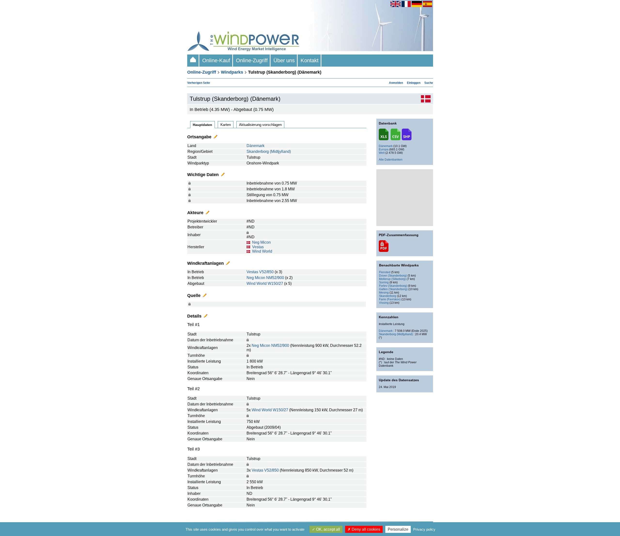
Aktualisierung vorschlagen (260, 125)
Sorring (384, 282)
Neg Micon (261, 242)
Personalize (398, 529)
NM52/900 (275, 278)
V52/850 (266, 272)
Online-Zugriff (252, 60)
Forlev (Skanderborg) (393, 285)
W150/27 (275, 283)
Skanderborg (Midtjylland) (269, 151)
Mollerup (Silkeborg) (392, 279)
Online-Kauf (216, 60)
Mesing (384, 292)
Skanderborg (387, 296)
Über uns (284, 60)
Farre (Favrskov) (390, 299)
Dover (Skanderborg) (393, 275)
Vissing (384, 302)
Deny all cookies (365, 529)
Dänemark (255, 146)
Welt (382, 153)
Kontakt (309, 60)
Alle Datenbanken (391, 159)
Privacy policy (424, 529)
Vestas (258, 247)
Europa (383, 149)
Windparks (232, 72)
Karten (225, 125)
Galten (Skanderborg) (393, 289)
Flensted (384, 272)
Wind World (262, 251)
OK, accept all (327, 529)
